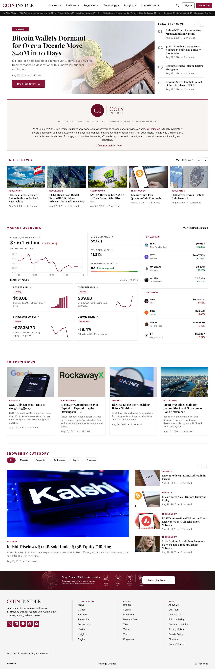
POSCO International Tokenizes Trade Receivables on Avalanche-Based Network (184, 522)
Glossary (173, 639)
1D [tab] (11, 248)
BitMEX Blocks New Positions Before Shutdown (131, 406)
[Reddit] (30, 624)
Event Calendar (176, 644)
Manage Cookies (107, 663)
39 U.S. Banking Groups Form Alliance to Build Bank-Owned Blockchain (183, 50)
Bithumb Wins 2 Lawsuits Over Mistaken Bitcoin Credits (184, 32)
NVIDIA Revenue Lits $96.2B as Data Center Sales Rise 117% (107, 198)
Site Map (11, 663)
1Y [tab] (26, 248)
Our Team (173, 609)
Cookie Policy (175, 634)
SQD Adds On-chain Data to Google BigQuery (27, 406)
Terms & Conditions (179, 624)
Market (82, 629)
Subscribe (204, 5)
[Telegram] (36, 624)
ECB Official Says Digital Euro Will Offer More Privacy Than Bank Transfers (66, 198)
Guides (81, 609)
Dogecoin (128, 639)
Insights (129, 5)
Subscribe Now (159, 580)
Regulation (90, 5)
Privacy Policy (176, 629)
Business (71, 5)
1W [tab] (16, 248)
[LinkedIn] (16, 624)
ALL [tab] (31, 248)
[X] (9, 624)
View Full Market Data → (195, 227)
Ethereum (128, 614)
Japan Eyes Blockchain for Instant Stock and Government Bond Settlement (183, 408)
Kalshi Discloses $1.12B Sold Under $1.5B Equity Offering (59, 546)
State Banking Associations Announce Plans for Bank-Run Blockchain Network (183, 545)
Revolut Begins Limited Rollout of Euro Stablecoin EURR (184, 83)
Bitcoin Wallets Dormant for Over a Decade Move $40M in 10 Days (49, 45)
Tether (126, 629)
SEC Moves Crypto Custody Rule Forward (188, 196)
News (81, 604)
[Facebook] (23, 624)
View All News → (185, 160)
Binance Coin (130, 619)
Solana (127, 609)
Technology (110, 5)
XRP (125, 624)
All (11, 460)
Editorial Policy (176, 619)
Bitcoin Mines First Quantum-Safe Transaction (147, 196)
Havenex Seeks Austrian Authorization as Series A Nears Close (23, 198)
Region (76, 460)
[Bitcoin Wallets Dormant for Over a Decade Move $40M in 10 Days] (103, 57)
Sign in (188, 5)
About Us (173, 604)
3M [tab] (21, 248)
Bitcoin (127, 604)
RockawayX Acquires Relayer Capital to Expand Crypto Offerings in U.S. (79, 408)
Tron (125, 634)
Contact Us (174, 614)
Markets (54, 5)
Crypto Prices (149, 5)
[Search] (177, 5)
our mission (153, 128)
